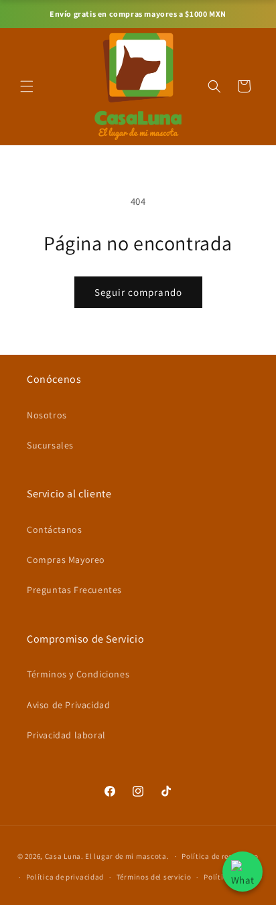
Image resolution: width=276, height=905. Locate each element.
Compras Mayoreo (66, 560)
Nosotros (47, 415)
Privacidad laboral (66, 735)
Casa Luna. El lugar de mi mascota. (107, 856)
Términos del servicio (154, 877)
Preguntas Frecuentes (74, 590)
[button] (27, 86)
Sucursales (50, 445)
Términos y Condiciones (78, 674)
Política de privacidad (65, 877)
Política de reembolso (220, 856)
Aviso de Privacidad (68, 705)
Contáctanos (54, 529)
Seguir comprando (138, 292)
